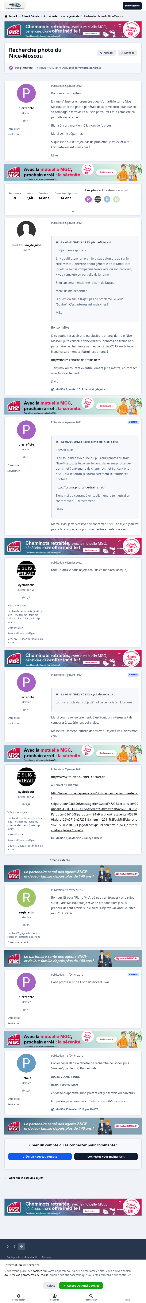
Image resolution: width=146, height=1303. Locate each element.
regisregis (26, 912)
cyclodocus (26, 585)
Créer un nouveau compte (40, 1156)
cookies (37, 1271)
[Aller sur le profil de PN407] (107, 199)
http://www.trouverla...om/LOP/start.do (78, 777)
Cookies (46, 1257)
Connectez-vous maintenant (106, 1156)
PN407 (26, 1078)
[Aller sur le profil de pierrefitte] (11, 68)
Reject (51, 1285)
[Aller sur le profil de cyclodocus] (97, 199)
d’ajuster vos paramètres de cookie (26, 1275)
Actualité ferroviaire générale (81, 68)
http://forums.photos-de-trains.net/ (75, 360)
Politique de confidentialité (22, 1257)
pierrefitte (26, 108)
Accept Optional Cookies (83, 1285)
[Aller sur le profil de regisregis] (116, 199)
